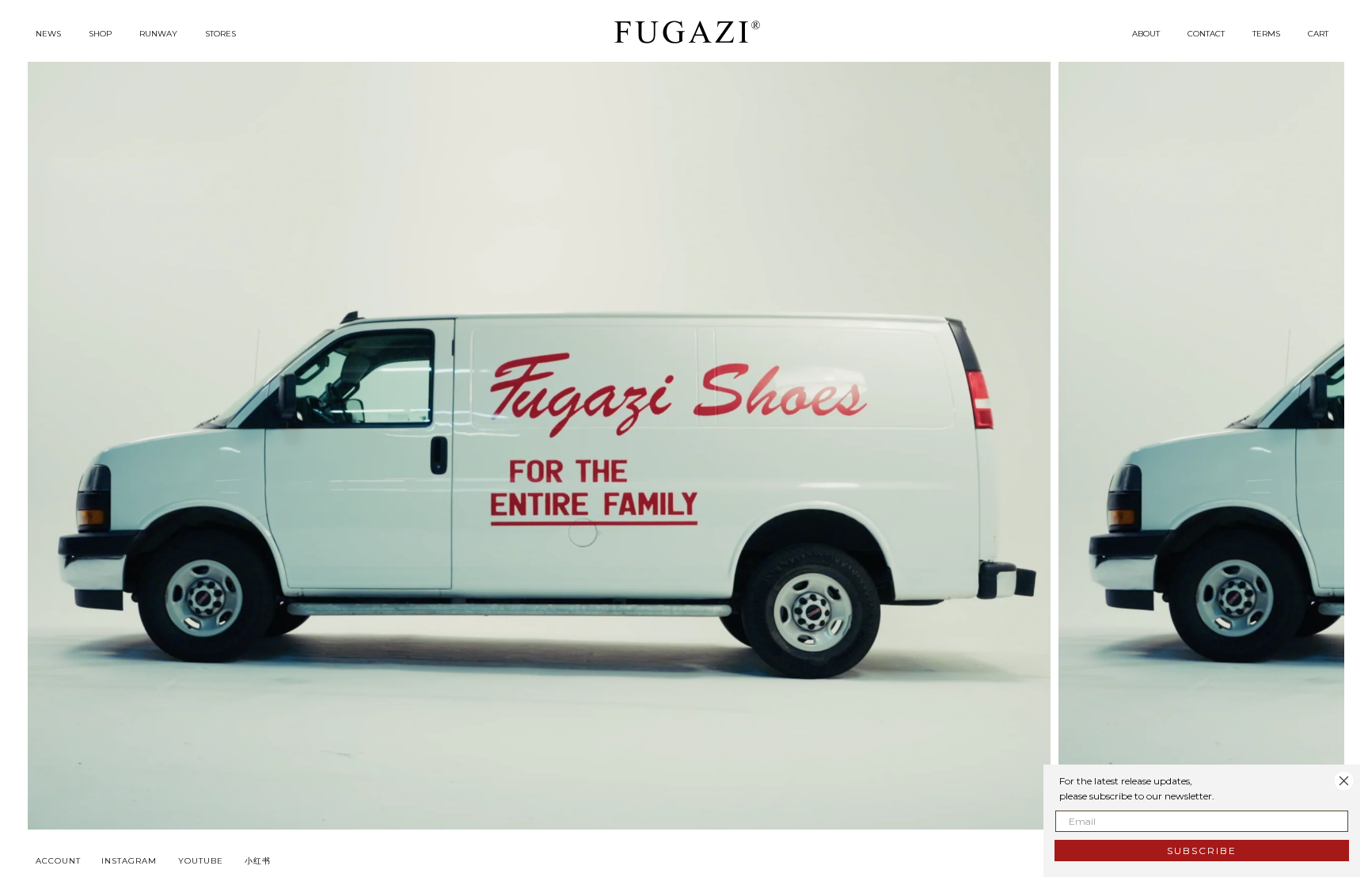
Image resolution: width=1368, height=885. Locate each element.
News (48, 34)
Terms (1266, 34)
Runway (158, 34)
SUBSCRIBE (1202, 850)
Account (58, 861)
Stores (220, 34)
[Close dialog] (1344, 781)
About (1146, 34)
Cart (1318, 34)
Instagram (129, 861)
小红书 (258, 861)
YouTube (200, 861)
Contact (1206, 34)
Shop (100, 34)
